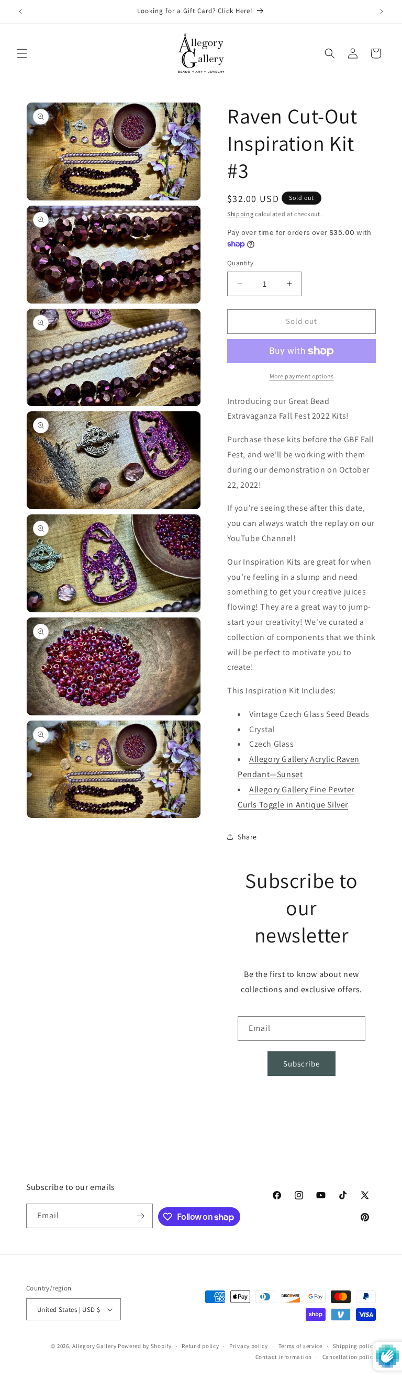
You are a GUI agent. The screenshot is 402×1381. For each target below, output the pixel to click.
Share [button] (247, 836)
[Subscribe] (140, 1216)
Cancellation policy (349, 1357)
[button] (22, 53)
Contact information (283, 1357)
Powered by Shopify (145, 1346)
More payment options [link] (302, 376)
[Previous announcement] (20, 11)
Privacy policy (248, 1346)
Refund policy (200, 1346)
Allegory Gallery (94, 1346)
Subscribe (301, 1064)
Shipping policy (354, 1346)
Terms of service (300, 1346)
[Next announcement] (381, 11)
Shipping (240, 214)
